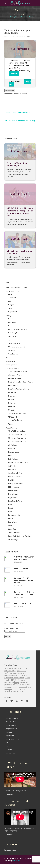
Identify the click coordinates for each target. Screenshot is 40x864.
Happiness (12, 322)
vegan (16, 689)
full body (7, 678)
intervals (22, 680)
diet (21, 675)
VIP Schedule (13, 417)
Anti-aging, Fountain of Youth (16, 288)
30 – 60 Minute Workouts (17, 438)
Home (18, 15)
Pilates (10, 518)
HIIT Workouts (13, 490)
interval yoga (9, 682)
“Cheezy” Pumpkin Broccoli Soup (17, 113)
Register (14, 73)
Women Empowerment (16, 347)
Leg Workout (12, 497)
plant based (8, 685)
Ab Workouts (12, 445)
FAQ (7, 743)
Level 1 (10, 504)
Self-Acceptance (14, 333)
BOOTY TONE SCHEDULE (23, 603)
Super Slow (12, 529)
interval (16, 680)
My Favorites (10, 753)
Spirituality (12, 336)
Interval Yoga (13, 494)
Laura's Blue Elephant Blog (17, 329)
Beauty (10, 319)
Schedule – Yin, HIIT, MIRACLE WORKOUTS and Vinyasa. (23, 580)
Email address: (11, 628)
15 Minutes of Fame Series (17, 371)
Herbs (10, 294)
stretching (22, 687)
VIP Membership (12, 718)
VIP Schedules (11, 722)
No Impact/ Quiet (14, 515)
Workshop (11, 350)
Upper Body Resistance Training (19, 536)
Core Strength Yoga (15, 473)
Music (8, 358)
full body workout (17, 678)
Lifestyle (9, 316)
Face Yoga (12, 392)
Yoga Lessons (13, 354)
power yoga (26, 685)
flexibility (26, 675)
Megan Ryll (16, 860)
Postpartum (10, 361)
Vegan (10, 308)
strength (16, 687)
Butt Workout (13, 459)
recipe (9, 687)
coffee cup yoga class (12, 673)
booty (21, 669)
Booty (10, 455)
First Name (9, 623)
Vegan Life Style (14, 343)
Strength (11, 410)
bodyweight (13, 669)
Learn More (9, 795)
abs (6, 669)
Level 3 (10, 511)
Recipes (11, 305)
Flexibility (11, 480)
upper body (8, 93)
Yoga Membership (12, 368)
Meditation (12, 399)
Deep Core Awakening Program (19, 389)
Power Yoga (12, 522)
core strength (9, 675)
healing (27, 678)
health (7, 680)
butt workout (9, 671)
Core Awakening (16, 420)
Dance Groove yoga (15, 476)
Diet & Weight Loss (12, 291)
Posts (24, 15)
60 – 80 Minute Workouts (17, 441)
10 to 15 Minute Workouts (17, 431)
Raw (9, 301)
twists (28, 687)
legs (16, 682)
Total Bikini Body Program (17, 413)
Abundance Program (15, 375)
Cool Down (12, 469)
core (23, 673)
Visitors (11, 424)
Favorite (8, 91)
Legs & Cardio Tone (15, 501)
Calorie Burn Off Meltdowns (18, 462)
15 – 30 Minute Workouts (17, 434)
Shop (8, 746)
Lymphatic (12, 396)
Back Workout (13, 448)
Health (10, 326)
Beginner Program (14, 378)
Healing (13, 297)
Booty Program (13, 385)
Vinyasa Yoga (13, 540)
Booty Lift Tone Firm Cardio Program (21, 382)
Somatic (11, 526)
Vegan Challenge (14, 312)
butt (26, 669)
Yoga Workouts (11, 428)
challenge (23, 671)
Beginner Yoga (13, 452)
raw (5, 687)
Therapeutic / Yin (14, 533)
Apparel (11, 749)
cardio (17, 671)
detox (17, 675)
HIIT (12, 680)
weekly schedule (20, 93)
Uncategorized (11, 365)
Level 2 (10, 508)
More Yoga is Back (21, 568)
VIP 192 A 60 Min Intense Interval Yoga (20, 121)
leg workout (24, 682)
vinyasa (22, 689)
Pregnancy (12, 406)
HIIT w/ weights (13, 487)
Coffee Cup (12, 466)
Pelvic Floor (12, 403)
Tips (9, 340)
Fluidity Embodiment (15, 483)
